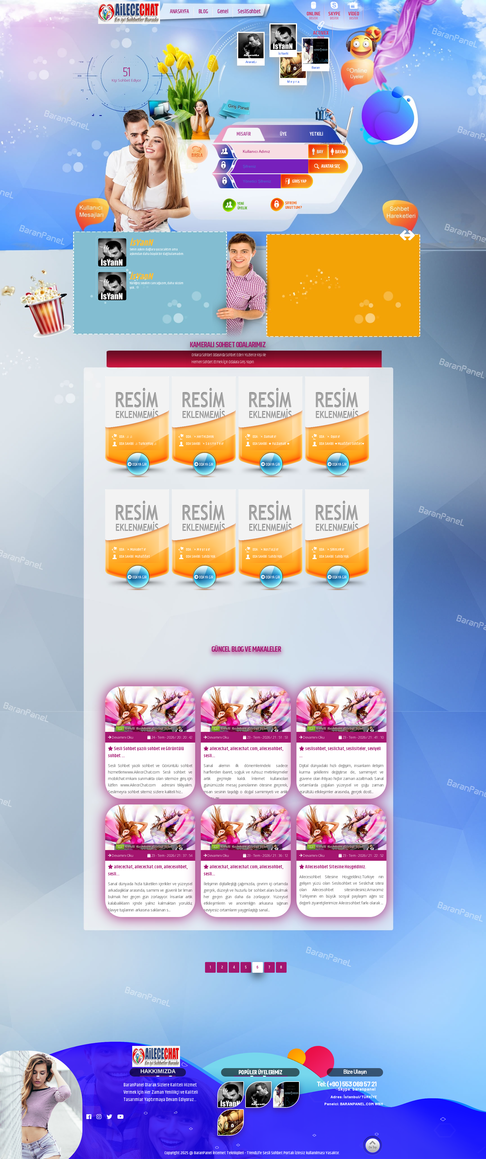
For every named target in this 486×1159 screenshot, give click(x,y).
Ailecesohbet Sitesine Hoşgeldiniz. (335, 867)
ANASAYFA (179, 11)
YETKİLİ (316, 134)
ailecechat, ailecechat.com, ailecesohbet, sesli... (243, 752)
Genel (222, 11)
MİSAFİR (244, 134)
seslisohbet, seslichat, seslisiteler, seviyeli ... (340, 752)
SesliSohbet (249, 11)
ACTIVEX (320, 34)
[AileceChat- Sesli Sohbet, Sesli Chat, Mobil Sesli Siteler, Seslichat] (129, 22)
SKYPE (334, 15)
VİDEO (353, 15)
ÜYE (283, 134)
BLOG (203, 11)
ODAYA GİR (139, 464)
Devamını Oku (122, 737)
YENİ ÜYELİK (242, 206)
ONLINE (313, 15)
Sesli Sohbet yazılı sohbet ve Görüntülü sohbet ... (146, 752)
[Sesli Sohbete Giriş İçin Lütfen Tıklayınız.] (197, 152)
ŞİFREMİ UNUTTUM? (293, 205)
